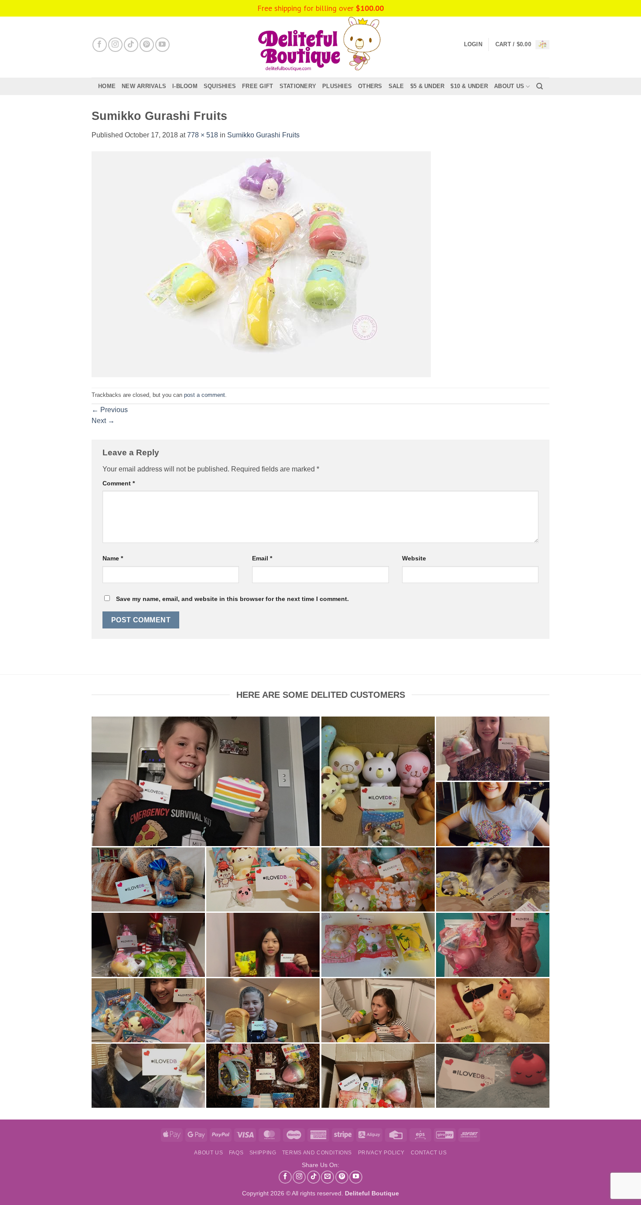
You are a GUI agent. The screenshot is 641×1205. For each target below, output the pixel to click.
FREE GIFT (257, 86)
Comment (118, 483)
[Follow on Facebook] (99, 45)
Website (414, 558)
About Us (509, 86)
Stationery (298, 86)
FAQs (236, 1153)
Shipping (262, 1153)
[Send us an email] (327, 1177)
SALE (396, 86)
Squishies (220, 86)
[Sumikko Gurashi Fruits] (261, 263)
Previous (110, 409)
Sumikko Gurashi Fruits (263, 135)
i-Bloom (185, 86)
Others (370, 86)
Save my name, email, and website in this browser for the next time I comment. (232, 598)
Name (112, 558)
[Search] (539, 86)
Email (262, 558)
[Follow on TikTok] (131, 45)
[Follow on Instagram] (115, 45)
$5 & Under (427, 86)
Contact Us (429, 1153)
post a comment (204, 395)
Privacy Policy (381, 1153)
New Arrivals (144, 86)
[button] (522, 45)
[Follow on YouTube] (162, 45)
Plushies (337, 86)
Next (103, 420)
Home (107, 86)
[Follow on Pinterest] (147, 45)
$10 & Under (469, 86)
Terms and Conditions (317, 1153)
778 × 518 (202, 135)
